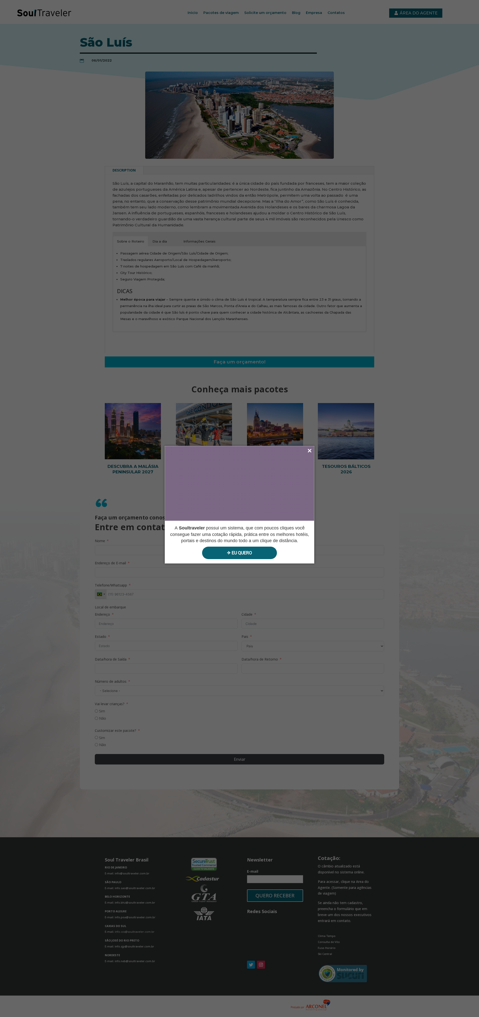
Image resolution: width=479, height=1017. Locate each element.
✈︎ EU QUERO (239, 552)
